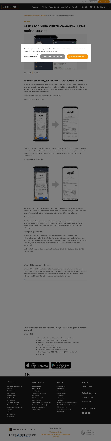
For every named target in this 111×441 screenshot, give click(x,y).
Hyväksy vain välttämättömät (52, 57)
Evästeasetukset (30, 56)
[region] (56, 53)
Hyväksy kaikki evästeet (77, 57)
